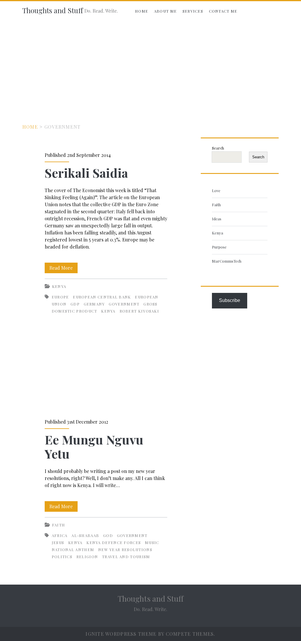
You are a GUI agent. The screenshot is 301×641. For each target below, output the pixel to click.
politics (62, 556)
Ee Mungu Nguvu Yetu (106, 371)
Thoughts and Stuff (52, 10)
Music (152, 542)
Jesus (58, 542)
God (108, 535)
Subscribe (229, 300)
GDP (75, 303)
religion (87, 556)
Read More (63, 268)
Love (216, 190)
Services (193, 11)
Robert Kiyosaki (139, 310)
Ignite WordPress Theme (121, 634)
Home (141, 11)
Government (124, 303)
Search (218, 147)
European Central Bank (102, 296)
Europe (60, 296)
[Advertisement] (150, 65)
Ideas (216, 218)
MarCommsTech (226, 261)
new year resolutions (125, 549)
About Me (165, 11)
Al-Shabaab (85, 535)
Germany (94, 303)
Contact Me (223, 11)
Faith (58, 524)
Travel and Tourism (126, 556)
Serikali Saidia (86, 173)
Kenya (59, 286)
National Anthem (73, 549)
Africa (60, 535)
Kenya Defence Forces (113, 542)
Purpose (219, 246)
